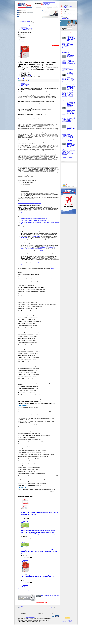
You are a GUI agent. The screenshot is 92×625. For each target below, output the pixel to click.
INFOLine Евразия (46, 4)
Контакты (58, 607)
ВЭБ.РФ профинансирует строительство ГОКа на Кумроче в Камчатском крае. (71, 37)
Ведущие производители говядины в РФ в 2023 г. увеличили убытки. (71, 75)
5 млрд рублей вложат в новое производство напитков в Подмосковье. (70, 56)
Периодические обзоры (26, 25)
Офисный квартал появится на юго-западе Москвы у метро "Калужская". (71, 88)
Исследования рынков (25, 23)
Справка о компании (25, 29)
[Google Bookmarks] (24, 80)
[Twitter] (19, 80)
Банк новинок (24, 27)
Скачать (25, 521)
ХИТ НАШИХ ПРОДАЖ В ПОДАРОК (50, 595)
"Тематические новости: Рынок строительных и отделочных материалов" (38, 248)
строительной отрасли (35, 236)
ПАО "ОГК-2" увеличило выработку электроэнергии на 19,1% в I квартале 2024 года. (71, 143)
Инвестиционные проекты (26, 43)
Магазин (22, 41)
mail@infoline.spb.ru (68, 6)
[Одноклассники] (26, 80)
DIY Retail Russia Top (46, 3)
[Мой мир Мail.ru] (23, 80)
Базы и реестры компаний (26, 28)
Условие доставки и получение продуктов (27, 588)
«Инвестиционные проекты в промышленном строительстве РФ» (35, 212)
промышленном (24, 237)
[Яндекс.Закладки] (21, 80)
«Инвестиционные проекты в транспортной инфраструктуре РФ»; (35, 220)
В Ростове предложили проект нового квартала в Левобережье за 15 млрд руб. (71, 126)
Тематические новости (25, 21)
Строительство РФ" (43, 247)
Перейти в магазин (65, 18)
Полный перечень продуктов (24, 589)
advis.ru (64, 157)
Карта (52, 607)
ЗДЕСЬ (41, 250)
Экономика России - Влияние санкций (49, 2)
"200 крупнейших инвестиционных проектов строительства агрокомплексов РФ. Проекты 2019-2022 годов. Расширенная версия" (38, 202)
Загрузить (29, 75)
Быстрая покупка (27, 78)
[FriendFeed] (28, 80)
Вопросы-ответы (55, 45)
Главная (22, 39)
